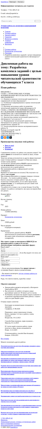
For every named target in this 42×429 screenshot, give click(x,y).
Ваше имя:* (5, 257)
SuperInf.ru (14, 427)
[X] (10, 137)
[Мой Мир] (8, 137)
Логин (3, 251)
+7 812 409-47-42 (7, 418)
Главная (7, 31)
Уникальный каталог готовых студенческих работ (18, 422)
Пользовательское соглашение (11, 425)
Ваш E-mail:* (5, 247)
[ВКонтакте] (2, 137)
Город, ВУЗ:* (5, 260)
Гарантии (8, 37)
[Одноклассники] (5, 137)
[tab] (9, 145)
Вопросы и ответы (11, 39)
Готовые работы (10, 33)
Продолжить (5, 264)
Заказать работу (10, 35)
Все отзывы (5, 338)
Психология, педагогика (13, 51)
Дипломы (8, 53)
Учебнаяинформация (9, 41)
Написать (4, 420)
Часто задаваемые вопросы (10, 423)
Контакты (8, 44)
